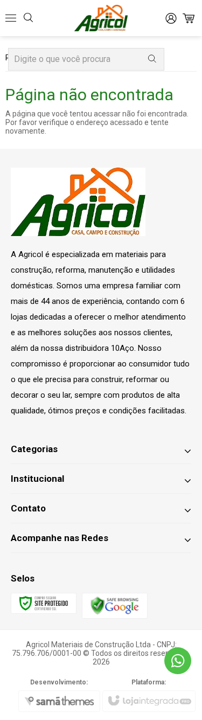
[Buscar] (152, 59)
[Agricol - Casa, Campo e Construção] (101, 18)
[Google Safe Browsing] (115, 604)
